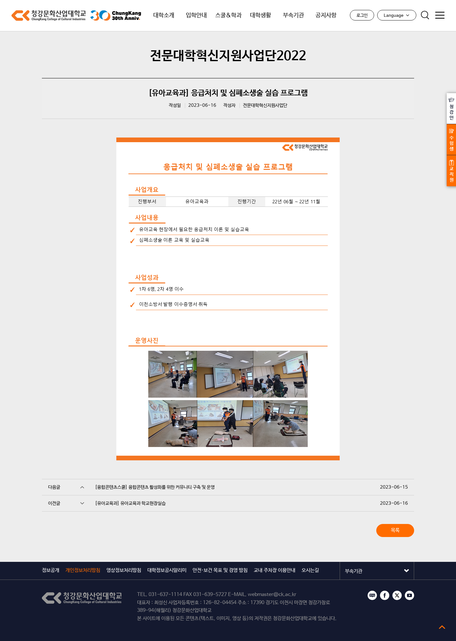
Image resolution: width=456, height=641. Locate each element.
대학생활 (260, 15)
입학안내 (196, 15)
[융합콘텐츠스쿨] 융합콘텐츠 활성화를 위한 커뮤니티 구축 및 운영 (155, 487)
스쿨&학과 (228, 15)
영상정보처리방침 (123, 570)
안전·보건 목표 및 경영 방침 (220, 570)
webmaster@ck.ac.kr (272, 595)
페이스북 (384, 595)
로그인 (362, 15)
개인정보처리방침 (82, 570)
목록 (395, 530)
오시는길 (310, 570)
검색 (425, 15)
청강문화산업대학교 (48, 15)
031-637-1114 (165, 595)
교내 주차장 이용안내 (274, 570)
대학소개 (163, 15)
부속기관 (293, 15)
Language (394, 15)
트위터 (397, 595)
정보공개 (50, 570)
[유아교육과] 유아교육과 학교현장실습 (130, 503)
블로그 (372, 595)
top (442, 627)
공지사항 (326, 15)
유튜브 (409, 595)
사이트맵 (440, 15)
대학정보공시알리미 (166, 570)
